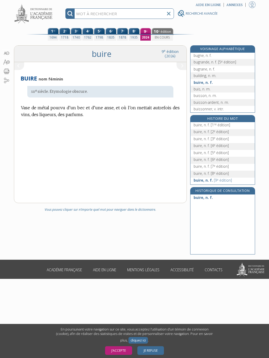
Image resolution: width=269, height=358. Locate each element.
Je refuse (151, 350)
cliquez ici (138, 340)
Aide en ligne (104, 269)
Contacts (214, 269)
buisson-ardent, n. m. (211, 102)
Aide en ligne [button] (208, 5)
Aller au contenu (34, 5)
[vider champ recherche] (168, 13)
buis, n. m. (202, 88)
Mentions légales (143, 269)
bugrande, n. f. (215, 61)
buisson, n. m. (205, 95)
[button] (6, 53)
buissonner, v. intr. (209, 108)
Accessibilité (182, 269)
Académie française (64, 269)
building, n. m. (205, 75)
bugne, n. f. (202, 55)
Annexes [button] (234, 5)
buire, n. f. (203, 82)
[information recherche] (70, 13)
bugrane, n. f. (204, 69)
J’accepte (118, 350)
